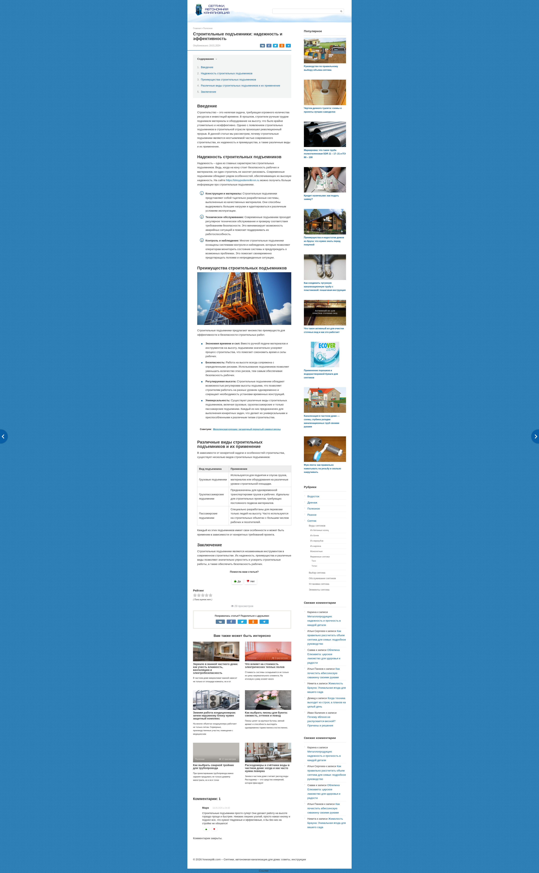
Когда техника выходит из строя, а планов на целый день (326, 702)
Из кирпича (315, 546)
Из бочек (314, 535)
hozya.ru (275, 870)
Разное (312, 514)
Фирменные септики (320, 556)
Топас (314, 566)
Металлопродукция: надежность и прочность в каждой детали (324, 620)
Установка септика (319, 584)
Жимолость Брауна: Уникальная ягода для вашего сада (326, 687)
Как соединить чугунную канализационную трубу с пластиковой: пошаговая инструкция (325, 286)
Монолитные (316, 551)
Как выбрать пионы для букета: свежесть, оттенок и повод (266, 714)
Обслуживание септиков (322, 578)
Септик (311, 520)
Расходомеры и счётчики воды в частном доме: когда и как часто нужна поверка (267, 768)
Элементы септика (319, 589)
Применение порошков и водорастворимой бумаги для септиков (321, 374)
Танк (314, 561)
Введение (207, 67)
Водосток (313, 496)
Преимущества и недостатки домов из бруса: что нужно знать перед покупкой (324, 241)
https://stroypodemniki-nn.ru (242, 180)
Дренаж (312, 502)
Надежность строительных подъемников (226, 73)
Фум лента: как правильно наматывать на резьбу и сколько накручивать (322, 468)
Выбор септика (317, 572)
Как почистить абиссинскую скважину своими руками (323, 673)
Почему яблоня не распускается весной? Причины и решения (321, 721)
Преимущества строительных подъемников (228, 79)
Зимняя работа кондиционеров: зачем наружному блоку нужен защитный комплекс (214, 715)
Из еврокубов (316, 541)
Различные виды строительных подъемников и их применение (240, 85)
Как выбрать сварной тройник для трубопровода (213, 767)
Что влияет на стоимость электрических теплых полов (265, 665)
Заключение (208, 91)
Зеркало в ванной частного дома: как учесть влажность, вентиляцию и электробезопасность (215, 668)
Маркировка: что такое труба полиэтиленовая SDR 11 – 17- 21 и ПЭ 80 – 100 (325, 154)
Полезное (313, 508)
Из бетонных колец (319, 530)
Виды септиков (317, 525)
